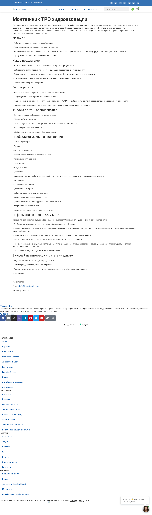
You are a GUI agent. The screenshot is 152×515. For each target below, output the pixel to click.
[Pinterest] (129, 3)
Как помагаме (8, 367)
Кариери (6, 346)
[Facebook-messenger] (116, 3)
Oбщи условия (8, 419)
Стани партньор (9, 462)
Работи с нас (7, 351)
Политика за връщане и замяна (16, 430)
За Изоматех (7, 436)
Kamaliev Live (7, 387)
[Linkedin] (124, 3)
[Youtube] (138, 3)
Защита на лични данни (12, 424)
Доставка (6, 394)
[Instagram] (120, 3)
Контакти (6, 467)
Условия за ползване (11, 409)
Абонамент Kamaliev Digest (14, 484)
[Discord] (53, 318)
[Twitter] (133, 3)
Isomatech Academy (10, 356)
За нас (5, 341)
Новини (5, 457)
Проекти (6, 446)
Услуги (5, 441)
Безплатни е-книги (10, 474)
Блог (4, 452)
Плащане (6, 399)
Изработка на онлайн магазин (15, 494)
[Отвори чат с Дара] (146, 509)
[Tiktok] (47, 318)
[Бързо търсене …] (116, 9)
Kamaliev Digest (9, 372)
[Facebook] (111, 3)
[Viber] (19, 318)
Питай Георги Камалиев (12, 382)
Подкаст (6, 377)
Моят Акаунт (7, 489)
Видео (5, 479)
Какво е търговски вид (12, 414)
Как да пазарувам (10, 404)
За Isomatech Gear (10, 362)
